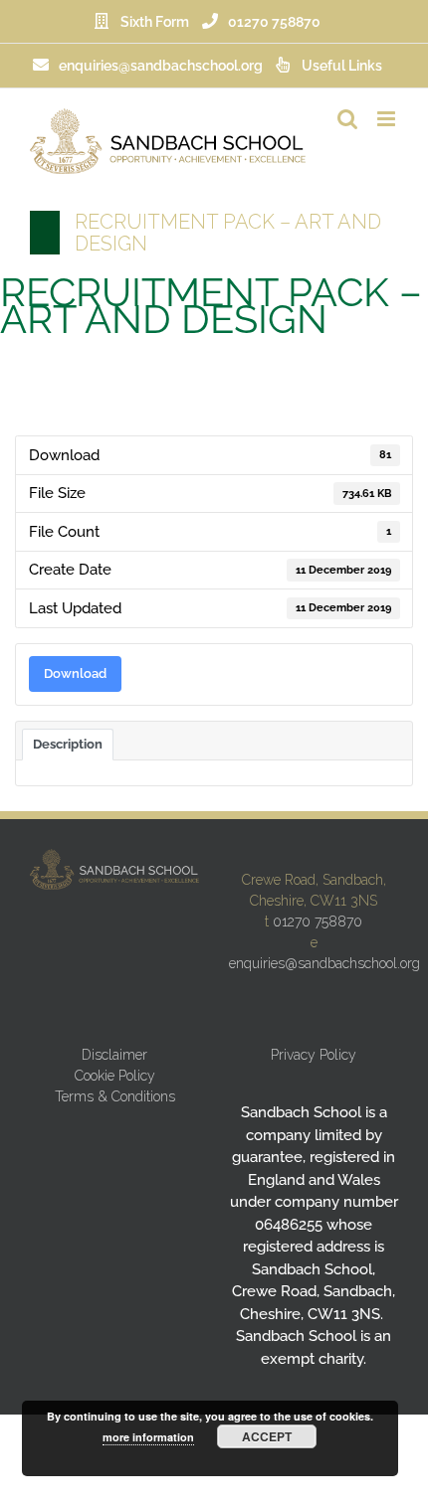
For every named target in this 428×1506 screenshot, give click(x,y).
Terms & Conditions (115, 1096)
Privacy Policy (313, 1055)
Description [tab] (68, 744)
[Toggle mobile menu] (387, 118)
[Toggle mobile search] (347, 118)
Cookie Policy (115, 1076)
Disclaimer (114, 1055)
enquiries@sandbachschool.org (324, 963)
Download (75, 673)
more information (148, 1436)
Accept (267, 1436)
